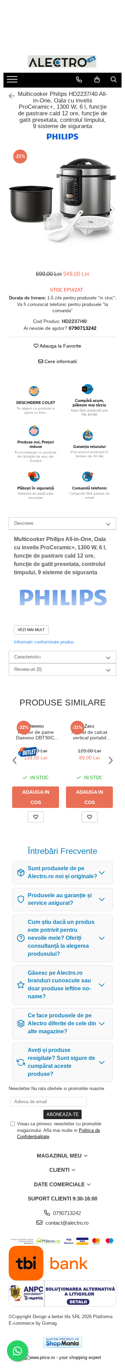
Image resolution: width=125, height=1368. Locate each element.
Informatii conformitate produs (44, 642)
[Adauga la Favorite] (36, 816)
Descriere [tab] (23, 523)
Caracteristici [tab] (27, 656)
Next (110, 209)
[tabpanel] (62, 202)
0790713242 (66, 1213)
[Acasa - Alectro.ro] (62, 61)
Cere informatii (60, 361)
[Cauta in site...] (114, 80)
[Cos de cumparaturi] (97, 80)
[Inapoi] (8, 96)
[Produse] (13, 81)
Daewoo (36, 726)
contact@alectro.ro (66, 1223)
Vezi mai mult (31, 630)
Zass (89, 726)
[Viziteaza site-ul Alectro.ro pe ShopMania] (62, 1342)
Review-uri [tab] (28, 669)
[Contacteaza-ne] (79, 80)
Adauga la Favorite (60, 346)
